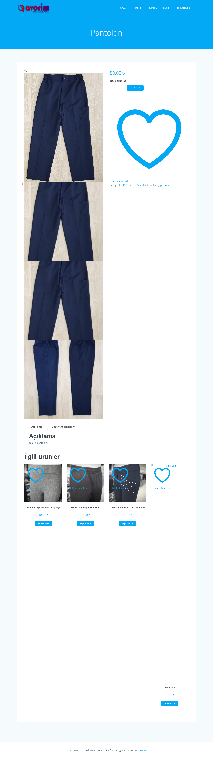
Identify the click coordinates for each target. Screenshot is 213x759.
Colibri (142, 750)
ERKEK (138, 8)
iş (158, 185)
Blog (166, 8)
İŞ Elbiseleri (183, 8)
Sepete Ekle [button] (43, 523)
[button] (25, 71)
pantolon (165, 185)
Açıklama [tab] (36, 426)
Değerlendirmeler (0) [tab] (63, 426)
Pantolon (142, 185)
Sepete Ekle (135, 88)
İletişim (153, 8)
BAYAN (123, 8)
